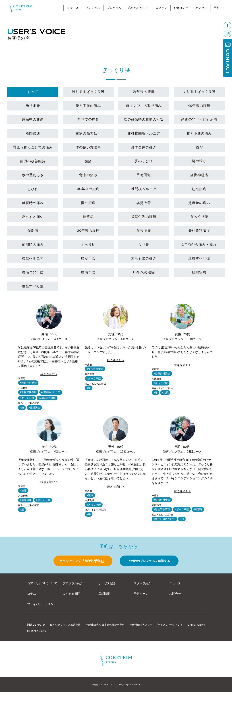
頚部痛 (198, 509)
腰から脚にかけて (165, 519)
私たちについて (138, 7)
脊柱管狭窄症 (29, 392)
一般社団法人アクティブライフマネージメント (156, 624)
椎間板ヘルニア (51, 392)
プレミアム (92, 7)
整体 (23, 490)
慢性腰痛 (26, 500)
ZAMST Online (196, 624)
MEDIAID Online (36, 630)
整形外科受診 (29, 382)
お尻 (166, 392)
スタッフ (161, 7)
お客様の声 (181, 7)
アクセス (201, 7)
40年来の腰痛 (48, 398)
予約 (216, 7)
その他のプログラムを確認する (149, 560)
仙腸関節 (35, 407)
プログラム (114, 7)
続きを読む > (48, 374)
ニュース (72, 7)
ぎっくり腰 (27, 398)
